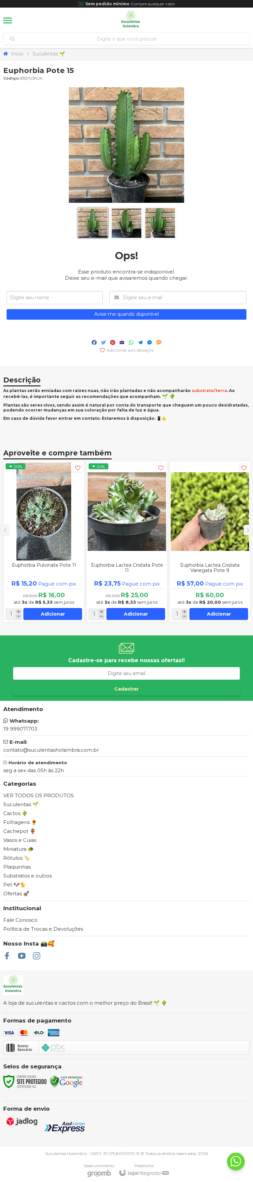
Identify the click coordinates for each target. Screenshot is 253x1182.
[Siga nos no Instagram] (36, 955)
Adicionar (53, 614)
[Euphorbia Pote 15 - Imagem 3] (160, 223)
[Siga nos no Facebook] (7, 955)
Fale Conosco (20, 920)
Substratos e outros (27, 876)
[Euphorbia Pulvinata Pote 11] (44, 541)
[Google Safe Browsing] (66, 1081)
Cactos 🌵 (15, 813)
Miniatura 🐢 (18, 849)
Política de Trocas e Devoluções (43, 929)
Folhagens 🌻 (20, 822)
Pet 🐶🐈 (14, 884)
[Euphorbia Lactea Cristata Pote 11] (127, 541)
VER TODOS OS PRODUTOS (38, 795)
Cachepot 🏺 (19, 831)
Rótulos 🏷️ (16, 858)
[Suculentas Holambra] (131, 20)
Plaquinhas (17, 867)
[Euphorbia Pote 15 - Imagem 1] (93, 223)
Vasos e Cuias (19, 840)
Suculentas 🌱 (49, 54)
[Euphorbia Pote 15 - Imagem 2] (126, 223)
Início (17, 54)
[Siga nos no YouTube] (21, 955)
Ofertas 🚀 (16, 893)
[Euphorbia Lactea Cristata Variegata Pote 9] (210, 541)
